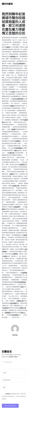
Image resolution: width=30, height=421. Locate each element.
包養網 (12, 106)
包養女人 (5, 256)
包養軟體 (7, 312)
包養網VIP (18, 141)
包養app (16, 150)
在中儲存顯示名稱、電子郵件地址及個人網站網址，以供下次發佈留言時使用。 (14, 396)
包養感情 (16, 207)
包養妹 (8, 47)
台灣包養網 (13, 303)
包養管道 (24, 273)
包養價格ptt (13, 56)
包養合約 (5, 308)
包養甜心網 (15, 186)
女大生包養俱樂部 (19, 63)
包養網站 (21, 164)
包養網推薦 (18, 148)
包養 (13, 92)
